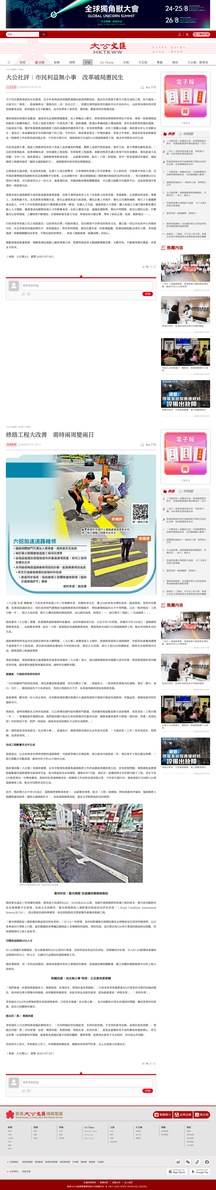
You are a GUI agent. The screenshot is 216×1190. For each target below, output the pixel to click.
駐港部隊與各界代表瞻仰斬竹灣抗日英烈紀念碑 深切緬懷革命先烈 (186, 163)
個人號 (138, 1135)
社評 (61, 1131)
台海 (9, 1142)
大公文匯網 (11, 69)
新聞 (21, 427)
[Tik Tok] (197, 1162)
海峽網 (84, 1162)
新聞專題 (164, 1131)
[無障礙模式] (187, 34)
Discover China (90, 1131)
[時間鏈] (180, 134)
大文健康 (190, 1145)
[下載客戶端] (195, 34)
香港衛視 (39, 1162)
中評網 (75, 1162)
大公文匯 (108, 48)
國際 (9, 1145)
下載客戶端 (203, 34)
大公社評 (11, 87)
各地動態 (190, 1138)
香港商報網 (27, 1162)
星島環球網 (65, 1162)
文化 (112, 1131)
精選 (35, 1138)
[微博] (143, 266)
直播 (35, 1135)
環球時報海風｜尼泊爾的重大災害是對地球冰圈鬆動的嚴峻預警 (186, 225)
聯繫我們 (104, 1182)
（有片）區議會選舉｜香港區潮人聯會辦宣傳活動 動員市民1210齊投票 (185, 285)
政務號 (138, 1131)
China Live (88, 1135)
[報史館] (197, 1115)
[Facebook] (151, 266)
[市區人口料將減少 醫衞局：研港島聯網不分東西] (185, 352)
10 (163, 234)
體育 (112, 1135)
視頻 (36, 1127)
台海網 (100, 1162)
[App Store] (177, 1171)
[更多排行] (165, 134)
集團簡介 (165, 1114)
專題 (163, 1127)
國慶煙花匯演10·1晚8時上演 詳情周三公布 (186, 183)
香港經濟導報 (51, 1162)
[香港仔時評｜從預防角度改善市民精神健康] (185, 310)
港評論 (61, 1138)
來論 (61, 1135)
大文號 (139, 1127)
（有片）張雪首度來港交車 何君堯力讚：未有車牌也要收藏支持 (185, 152)
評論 (21, 69)
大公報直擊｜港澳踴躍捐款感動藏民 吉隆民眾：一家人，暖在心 (186, 194)
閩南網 (92, 1162)
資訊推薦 (190, 1135)
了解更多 (185, 123)
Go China (89, 1127)
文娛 (112, 1127)
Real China (89, 1138)
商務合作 (116, 1182)
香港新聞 (11, 444)
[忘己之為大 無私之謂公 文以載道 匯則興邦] (168, 50)
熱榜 (171, 134)
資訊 (189, 1127)
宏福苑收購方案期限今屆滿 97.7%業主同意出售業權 (186, 204)
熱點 (35, 1131)
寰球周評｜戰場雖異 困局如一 (181, 213)
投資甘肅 (26, 1171)
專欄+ (189, 1131)
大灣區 (10, 1138)
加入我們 (128, 1182)
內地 (9, 1135)
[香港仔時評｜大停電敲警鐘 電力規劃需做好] (185, 394)
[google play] (200, 1171)
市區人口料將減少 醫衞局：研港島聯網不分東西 (185, 369)
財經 (9, 1149)
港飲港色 (113, 1142)
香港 (28, 427)
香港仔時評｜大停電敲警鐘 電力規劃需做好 (184, 410)
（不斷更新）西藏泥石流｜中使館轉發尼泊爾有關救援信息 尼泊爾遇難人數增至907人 (186, 173)
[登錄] (179, 34)
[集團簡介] (156, 1115)
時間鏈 (188, 134)
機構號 (138, 1138)
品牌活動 (185, 1114)
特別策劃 (164, 1135)
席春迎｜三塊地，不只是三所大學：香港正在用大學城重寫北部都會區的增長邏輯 (186, 235)
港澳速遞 (190, 1142)
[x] (154, 266)
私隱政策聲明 (90, 1182)
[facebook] (151, 1063)
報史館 (204, 1114)
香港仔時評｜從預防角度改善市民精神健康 (183, 326)
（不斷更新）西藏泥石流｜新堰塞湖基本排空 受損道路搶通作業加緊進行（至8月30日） (186, 142)
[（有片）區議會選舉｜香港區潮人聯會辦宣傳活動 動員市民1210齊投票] (185, 268)
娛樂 (112, 1138)
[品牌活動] (177, 1115)
